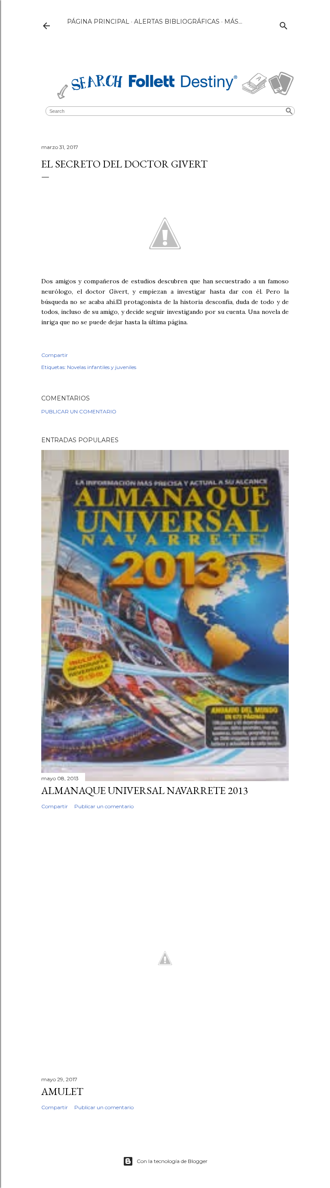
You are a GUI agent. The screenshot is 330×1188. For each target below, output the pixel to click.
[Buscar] (283, 24)
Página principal (98, 21)
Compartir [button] (54, 355)
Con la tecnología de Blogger (172, 1161)
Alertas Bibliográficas (177, 21)
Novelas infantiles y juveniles (101, 367)
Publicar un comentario (78, 411)
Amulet (62, 1091)
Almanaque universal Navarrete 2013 (144, 790)
